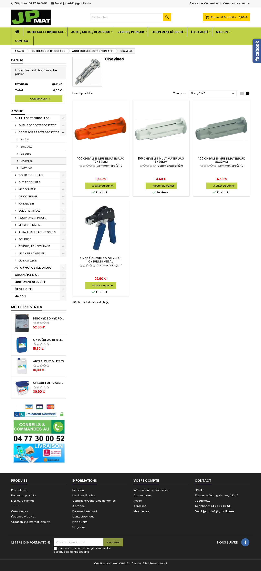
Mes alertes (141, 511)
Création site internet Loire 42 (30, 522)
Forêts (25, 139)
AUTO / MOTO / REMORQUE (90, 32)
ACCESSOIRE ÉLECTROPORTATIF (39, 132)
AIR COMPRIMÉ (28, 196)
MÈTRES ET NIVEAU (30, 225)
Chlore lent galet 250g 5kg (48, 382)
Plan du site (79, 522)
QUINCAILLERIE (28, 261)
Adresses (140, 506)
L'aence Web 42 (120, 563)
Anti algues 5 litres (48, 361)
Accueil (18, 111)
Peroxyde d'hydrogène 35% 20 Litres (48, 318)
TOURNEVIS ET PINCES (32, 218)
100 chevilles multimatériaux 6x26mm (161, 160)
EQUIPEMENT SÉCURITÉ (168, 32)
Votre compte (146, 480)
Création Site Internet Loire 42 (149, 563)
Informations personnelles (151, 490)
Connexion (211, 3)
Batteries (26, 168)
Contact (22, 41)
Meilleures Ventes (26, 307)
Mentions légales (83, 495)
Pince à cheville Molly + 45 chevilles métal (100, 260)
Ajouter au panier (102, 185)
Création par (19, 511)
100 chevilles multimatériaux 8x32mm (221, 160)
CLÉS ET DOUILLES (29, 182)
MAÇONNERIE (27, 189)
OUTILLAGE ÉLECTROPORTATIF (37, 125)
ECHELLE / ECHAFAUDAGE (34, 246)
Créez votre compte (236, 3)
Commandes (142, 495)
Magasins (78, 527)
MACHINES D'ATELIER (31, 253)
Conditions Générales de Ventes (94, 501)
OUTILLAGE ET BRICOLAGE (45, 32)
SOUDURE (25, 239)
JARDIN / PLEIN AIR (131, 32)
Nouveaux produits (23, 495)
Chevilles (27, 161)
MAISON (222, 32)
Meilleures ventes (22, 501)
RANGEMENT (26, 204)
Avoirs (138, 501)
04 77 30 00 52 (38, 3)
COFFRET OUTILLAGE (31, 175)
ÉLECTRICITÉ (199, 32)
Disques (26, 154)
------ (15, 506)
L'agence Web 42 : (23, 516)
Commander (40, 99)
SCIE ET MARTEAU (30, 211)
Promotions (19, 490)
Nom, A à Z (213, 93)
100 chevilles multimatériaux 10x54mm (100, 160)
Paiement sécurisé (84, 511)
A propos (78, 506)
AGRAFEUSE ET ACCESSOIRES (37, 232)
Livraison (78, 490)
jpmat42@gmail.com (77, 3)
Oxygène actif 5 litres (48, 339)
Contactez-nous (83, 516)
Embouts (26, 147)
